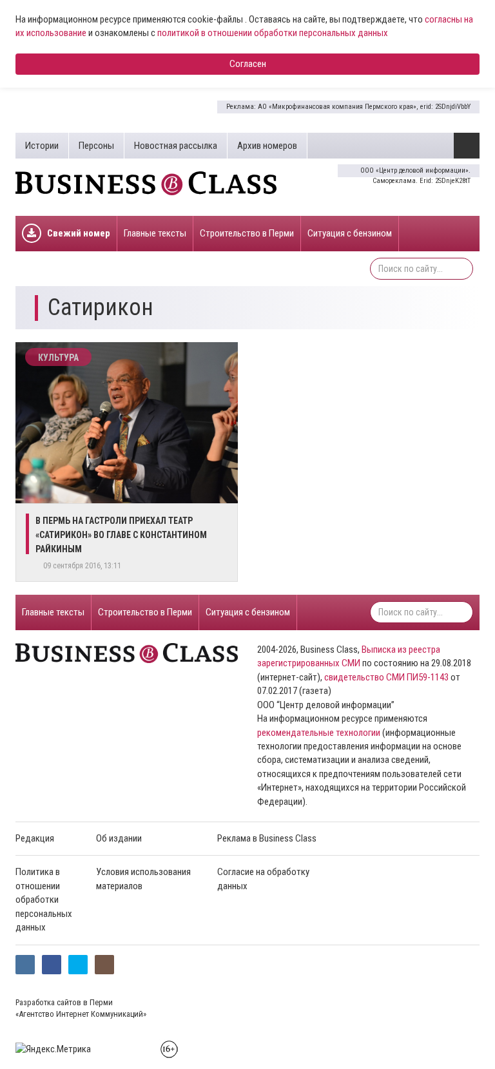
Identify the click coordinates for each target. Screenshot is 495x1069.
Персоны (96, 145)
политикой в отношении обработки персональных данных (272, 33)
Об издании (119, 838)
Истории (42, 145)
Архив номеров (267, 145)
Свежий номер (78, 233)
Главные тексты (155, 233)
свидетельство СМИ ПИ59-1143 (386, 677)
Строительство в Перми (247, 233)
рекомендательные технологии (318, 732)
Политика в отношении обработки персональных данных (43, 899)
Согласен (247, 64)
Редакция (34, 838)
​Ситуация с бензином (349, 233)
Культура (58, 357)
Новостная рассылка (175, 145)
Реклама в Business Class (266, 838)
